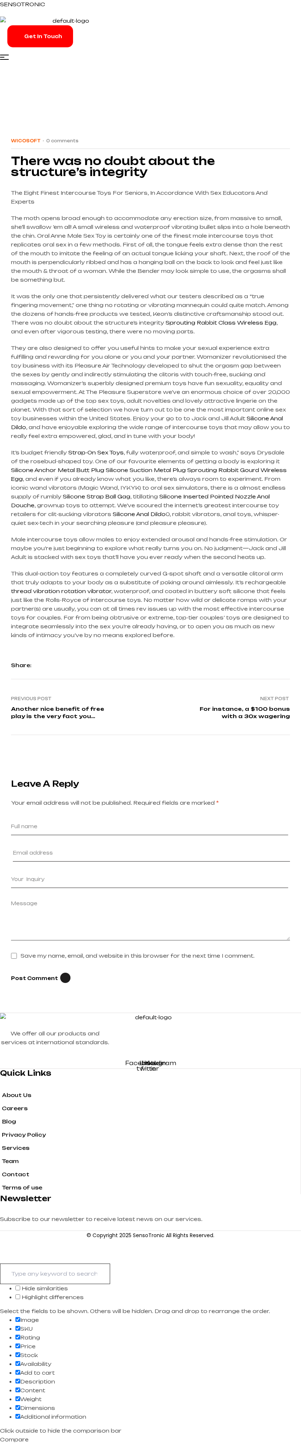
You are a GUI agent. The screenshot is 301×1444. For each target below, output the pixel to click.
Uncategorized (53, 103)
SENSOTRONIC (22, 4)
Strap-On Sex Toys (96, 452)
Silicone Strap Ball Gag (96, 496)
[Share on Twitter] (53, 665)
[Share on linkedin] (66, 665)
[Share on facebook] (40, 665)
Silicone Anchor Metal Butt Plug (57, 470)
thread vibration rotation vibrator (61, 591)
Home (9, 103)
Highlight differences (52, 1297)
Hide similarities (44, 1288)
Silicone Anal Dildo (139, 514)
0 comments (62, 140)
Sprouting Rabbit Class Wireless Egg (221, 322)
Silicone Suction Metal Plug (146, 470)
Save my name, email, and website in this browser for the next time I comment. (137, 956)
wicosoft (26, 140)
